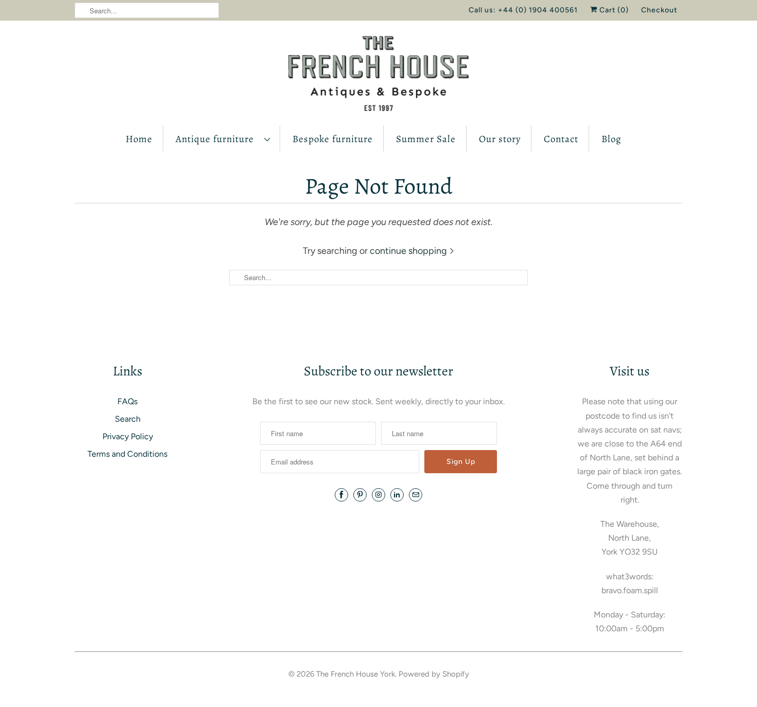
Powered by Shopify (434, 674)
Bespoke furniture (333, 139)
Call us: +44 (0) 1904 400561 (523, 10)
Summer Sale (426, 139)
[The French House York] (378, 75)
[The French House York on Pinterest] (360, 495)
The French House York (355, 674)
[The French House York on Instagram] (378, 495)
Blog (611, 139)
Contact (561, 139)
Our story (500, 139)
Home (139, 139)
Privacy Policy (127, 436)
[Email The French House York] (415, 495)
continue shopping (409, 250)
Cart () (613, 10)
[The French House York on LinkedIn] (397, 495)
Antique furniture (217, 139)
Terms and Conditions (127, 454)
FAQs (127, 401)
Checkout (659, 10)
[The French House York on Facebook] (341, 495)
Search (128, 419)
